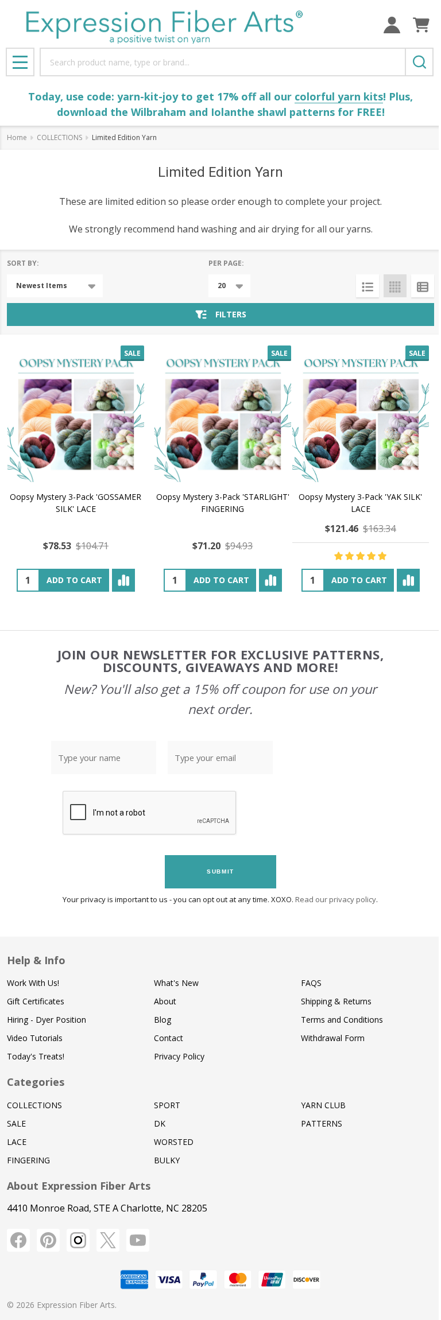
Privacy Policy (179, 1056)
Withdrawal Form (333, 1037)
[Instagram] (78, 1240)
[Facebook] (18, 1240)
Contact (168, 1037)
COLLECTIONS (34, 1105)
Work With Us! (33, 982)
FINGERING (28, 1160)
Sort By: (23, 263)
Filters (230, 314)
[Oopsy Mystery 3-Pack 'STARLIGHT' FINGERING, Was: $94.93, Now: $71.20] (222, 413)
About (165, 1001)
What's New (176, 982)
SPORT (167, 1105)
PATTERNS (321, 1123)
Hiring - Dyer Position (46, 1019)
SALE (16, 1123)
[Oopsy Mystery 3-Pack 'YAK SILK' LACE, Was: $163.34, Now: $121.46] (360, 413)
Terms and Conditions (342, 1019)
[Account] (392, 25)
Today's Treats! (35, 1056)
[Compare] (123, 580)
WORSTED (174, 1141)
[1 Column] (367, 285)
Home (17, 137)
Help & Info (36, 960)
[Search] (419, 62)
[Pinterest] (48, 1240)
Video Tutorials (35, 1037)
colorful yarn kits (339, 96)
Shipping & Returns (336, 1001)
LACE (16, 1141)
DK (159, 1123)
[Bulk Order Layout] (422, 285)
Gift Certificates (35, 1001)
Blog (162, 1019)
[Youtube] (137, 1240)
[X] (107, 1240)
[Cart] (421, 25)
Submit (220, 871)
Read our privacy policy (335, 899)
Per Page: (226, 263)
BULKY (167, 1160)
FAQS (311, 982)
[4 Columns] (395, 285)
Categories (35, 1082)
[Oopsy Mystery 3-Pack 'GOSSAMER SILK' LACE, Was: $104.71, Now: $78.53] (75, 413)
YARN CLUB (323, 1105)
